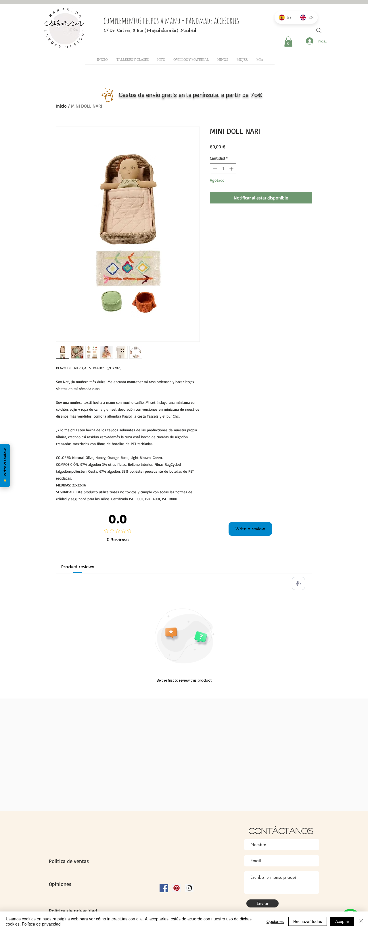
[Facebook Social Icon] (164, 888)
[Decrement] (214, 169)
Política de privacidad (41, 924)
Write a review (250, 529)
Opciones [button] (275, 921)
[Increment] (231, 169)
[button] (288, 41)
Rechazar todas (307, 921)
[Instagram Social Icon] (189, 888)
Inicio (61, 106)
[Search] (319, 30)
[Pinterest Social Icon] (176, 888)
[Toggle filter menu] (298, 583)
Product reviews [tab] (77, 567)
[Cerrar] (361, 921)
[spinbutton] (223, 169)
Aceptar (342, 921)
